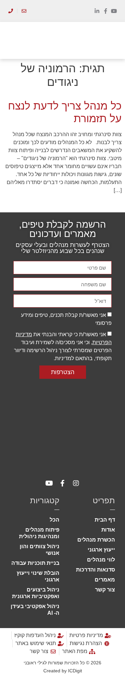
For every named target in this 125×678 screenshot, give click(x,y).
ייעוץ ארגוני (101, 550)
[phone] (10, 11)
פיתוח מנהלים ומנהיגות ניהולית (39, 533)
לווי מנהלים (101, 560)
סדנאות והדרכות (95, 569)
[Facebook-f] (105, 11)
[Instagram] (76, 483)
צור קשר (105, 589)
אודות (108, 530)
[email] (24, 11)
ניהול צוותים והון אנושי (39, 550)
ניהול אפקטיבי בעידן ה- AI (35, 609)
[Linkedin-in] (97, 11)
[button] (112, 40)
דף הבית (105, 520)
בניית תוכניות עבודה (35, 563)
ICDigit (75, 670)
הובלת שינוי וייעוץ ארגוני (38, 576)
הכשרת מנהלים (96, 540)
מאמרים (105, 579)
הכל (54, 520)
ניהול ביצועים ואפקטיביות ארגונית (35, 593)
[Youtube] (114, 11)
